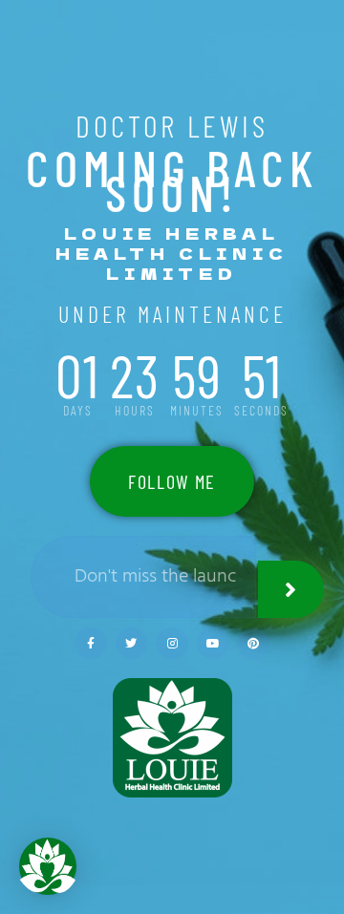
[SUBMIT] (291, 589)
